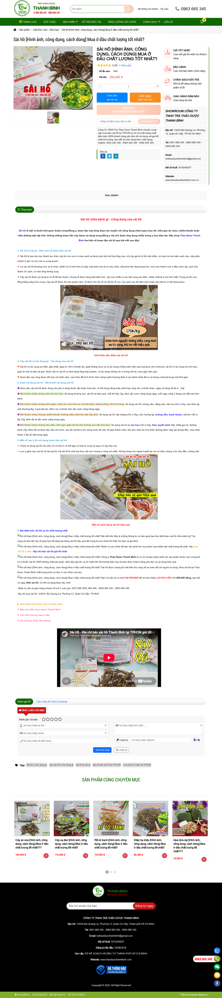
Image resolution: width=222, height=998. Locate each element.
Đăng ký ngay (144, 906)
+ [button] (157, 86)
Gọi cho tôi (150, 121)
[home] (14, 29)
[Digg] (116, 156)
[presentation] (18, 835)
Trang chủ (30, 21)
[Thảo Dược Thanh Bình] (38, 15)
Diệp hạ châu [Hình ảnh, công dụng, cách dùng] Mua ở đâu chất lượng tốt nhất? (150, 844)
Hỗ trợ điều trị (91, 21)
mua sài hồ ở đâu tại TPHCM (137, 765)
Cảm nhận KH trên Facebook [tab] (51, 701)
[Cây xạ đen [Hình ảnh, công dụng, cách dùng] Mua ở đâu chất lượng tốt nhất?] (71, 818)
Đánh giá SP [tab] (24, 701)
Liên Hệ (168, 21)
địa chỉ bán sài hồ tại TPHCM (107, 765)
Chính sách (150, 21)
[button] (202, 22)
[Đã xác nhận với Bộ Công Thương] (111, 975)
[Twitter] (109, 156)
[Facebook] (103, 156)
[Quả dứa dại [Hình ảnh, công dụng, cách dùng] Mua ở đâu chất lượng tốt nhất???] (190, 818)
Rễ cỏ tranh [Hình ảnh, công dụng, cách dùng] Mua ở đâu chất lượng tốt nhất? (110, 844)
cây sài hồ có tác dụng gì (61, 765)
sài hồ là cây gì (83, 765)
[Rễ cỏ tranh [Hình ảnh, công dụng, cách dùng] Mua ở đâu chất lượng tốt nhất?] (111, 818)
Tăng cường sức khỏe (122, 21)
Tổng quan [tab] (26, 209)
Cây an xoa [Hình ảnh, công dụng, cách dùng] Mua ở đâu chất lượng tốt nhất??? (31, 844)
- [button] (99, 86)
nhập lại (122, 750)
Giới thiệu (49, 21)
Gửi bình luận (102, 750)
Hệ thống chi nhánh (148, 9)
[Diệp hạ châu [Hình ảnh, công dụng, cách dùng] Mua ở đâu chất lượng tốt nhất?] (150, 818)
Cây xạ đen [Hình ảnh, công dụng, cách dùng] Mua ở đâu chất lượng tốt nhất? (71, 844)
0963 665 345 (193, 9)
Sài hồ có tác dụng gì (37, 765)
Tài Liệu (164, 9)
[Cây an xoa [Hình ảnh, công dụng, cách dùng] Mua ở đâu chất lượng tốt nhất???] (32, 818)
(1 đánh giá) (125, 65)
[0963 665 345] (217, 959)
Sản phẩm (69, 21)
